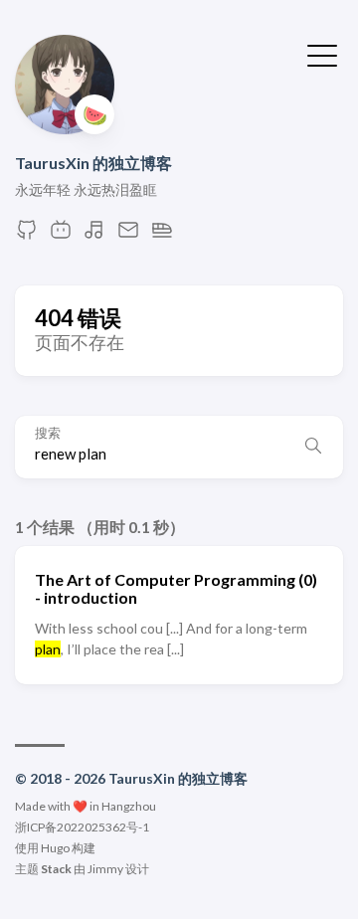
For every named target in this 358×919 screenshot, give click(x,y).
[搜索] (313, 446)
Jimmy (105, 868)
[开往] (162, 235)
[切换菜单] (322, 54)
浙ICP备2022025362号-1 (82, 827)
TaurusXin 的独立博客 (93, 162)
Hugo (55, 847)
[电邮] (128, 235)
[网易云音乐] (94, 235)
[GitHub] (27, 235)
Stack (56, 868)
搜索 (48, 433)
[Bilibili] (61, 235)
